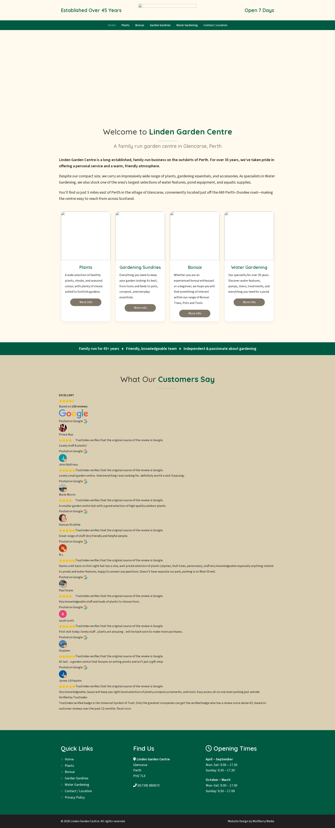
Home (112, 25)
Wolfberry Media (263, 821)
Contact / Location (215, 25)
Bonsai (139, 25)
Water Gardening (187, 25)
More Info (85, 302)
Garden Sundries (160, 25)
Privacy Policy (75, 797)
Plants (126, 25)
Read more (124, 708)
